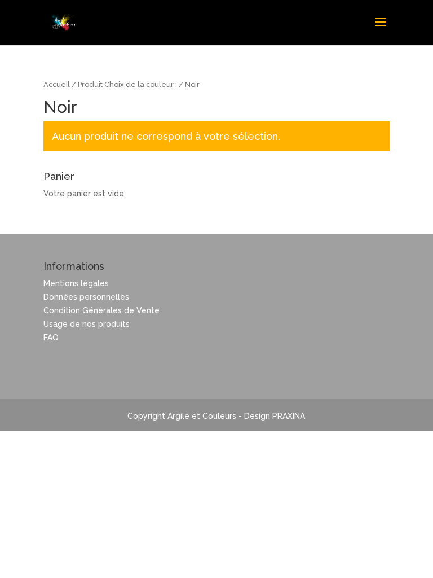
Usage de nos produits (86, 324)
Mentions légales (76, 283)
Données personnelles (86, 296)
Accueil (56, 84)
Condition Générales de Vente (101, 310)
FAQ (51, 337)
